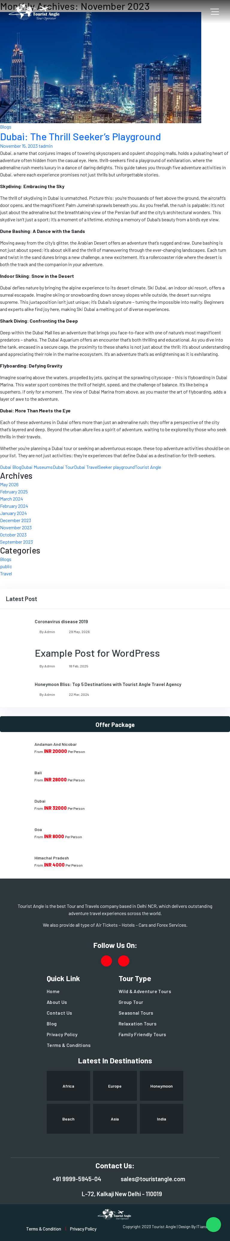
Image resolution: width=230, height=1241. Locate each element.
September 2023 (16, 542)
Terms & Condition (43, 1228)
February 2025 (14, 491)
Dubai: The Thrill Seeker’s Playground (80, 136)
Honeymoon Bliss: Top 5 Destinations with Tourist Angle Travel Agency (108, 684)
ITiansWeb (205, 1226)
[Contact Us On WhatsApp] (213, 1224)
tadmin (46, 146)
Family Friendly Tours (142, 1034)
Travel (6, 573)
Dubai (39, 801)
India (161, 1118)
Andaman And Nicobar (55, 744)
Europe (115, 1085)
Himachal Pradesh (51, 857)
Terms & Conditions (69, 1045)
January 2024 (13, 513)
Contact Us (59, 1013)
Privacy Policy (62, 1034)
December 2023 (15, 520)
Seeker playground (116, 467)
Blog (52, 1023)
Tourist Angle (148, 467)
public (6, 566)
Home (53, 991)
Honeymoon (161, 1085)
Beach (68, 1118)
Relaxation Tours (137, 1023)
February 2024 (14, 506)
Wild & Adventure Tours (145, 991)
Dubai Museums (37, 467)
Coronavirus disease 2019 (61, 621)
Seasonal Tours (136, 1013)
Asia (115, 1118)
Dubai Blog (10, 467)
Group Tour (131, 1002)
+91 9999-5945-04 (76, 1178)
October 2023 (13, 534)
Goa (38, 829)
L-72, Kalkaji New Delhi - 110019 (122, 1193)
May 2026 (9, 484)
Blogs (5, 126)
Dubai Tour (63, 467)
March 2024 (11, 498)
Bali (38, 772)
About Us (57, 1002)
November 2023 (16, 527)
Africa (68, 1085)
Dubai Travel (86, 467)
